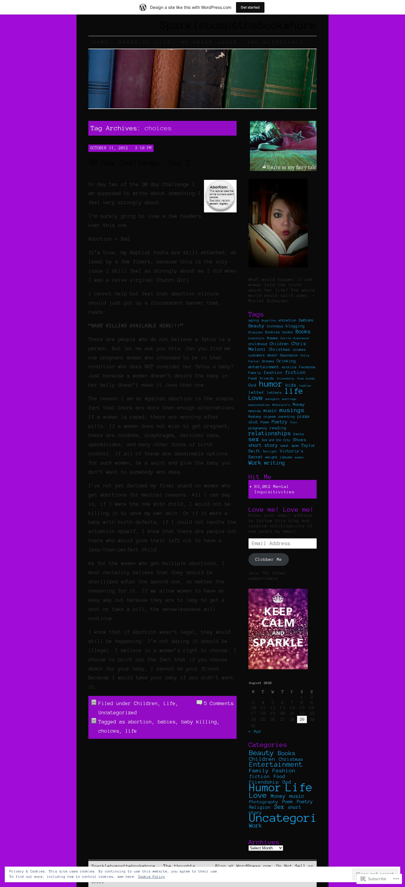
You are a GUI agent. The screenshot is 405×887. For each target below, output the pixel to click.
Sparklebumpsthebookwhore (238, 25)
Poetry (280, 422)
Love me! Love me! (281, 509)
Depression (289, 355)
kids (291, 385)
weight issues (278, 457)
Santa (299, 434)
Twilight (270, 451)
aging (253, 320)
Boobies (272, 332)
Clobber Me (268, 559)
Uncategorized (117, 712)
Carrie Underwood (294, 338)
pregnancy (257, 428)
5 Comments (219, 703)
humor (271, 384)
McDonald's (281, 404)
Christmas (279, 350)
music (270, 410)
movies (254, 411)
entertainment (263, 367)
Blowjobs (255, 332)
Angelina (269, 320)
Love (255, 397)
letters (274, 392)
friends (266, 378)
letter (256, 392)
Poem (265, 422)
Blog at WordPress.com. (244, 866)
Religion (259, 807)
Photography (263, 801)
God (252, 385)
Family (254, 372)
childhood (257, 344)
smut (284, 445)
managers (272, 399)
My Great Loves (209, 42)
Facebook (307, 367)
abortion (140, 721)
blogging (295, 326)
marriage (289, 399)
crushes (299, 349)
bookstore (256, 338)
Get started (250, 7)
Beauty (256, 326)
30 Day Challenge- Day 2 (139, 162)
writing (274, 462)
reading (278, 428)
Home (101, 42)
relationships (269, 433)
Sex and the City (276, 440)
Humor (265, 787)
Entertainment (276, 764)
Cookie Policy (151, 876)
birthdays (275, 326)
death (272, 355)
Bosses (272, 338)
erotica (289, 367)
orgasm (270, 416)
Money (299, 404)
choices (108, 731)
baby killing (199, 721)
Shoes (299, 439)
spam (295, 445)
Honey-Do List (145, 42)
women (299, 457)
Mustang (254, 416)
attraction (287, 320)
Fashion (283, 771)
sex (253, 439)
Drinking (286, 361)
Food (252, 378)
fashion (273, 372)
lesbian (305, 385)
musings (292, 410)
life (131, 731)
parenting (287, 416)
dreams (268, 361)
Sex (279, 807)
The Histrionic (275, 42)
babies (167, 721)
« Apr (255, 731)
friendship (285, 378)
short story (263, 445)
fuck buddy (306, 378)
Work (255, 462)
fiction (295, 372)
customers (256, 355)
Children (146, 703)
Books (303, 331)
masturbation (259, 404)
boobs (288, 332)
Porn (293, 422)
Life (170, 703)
